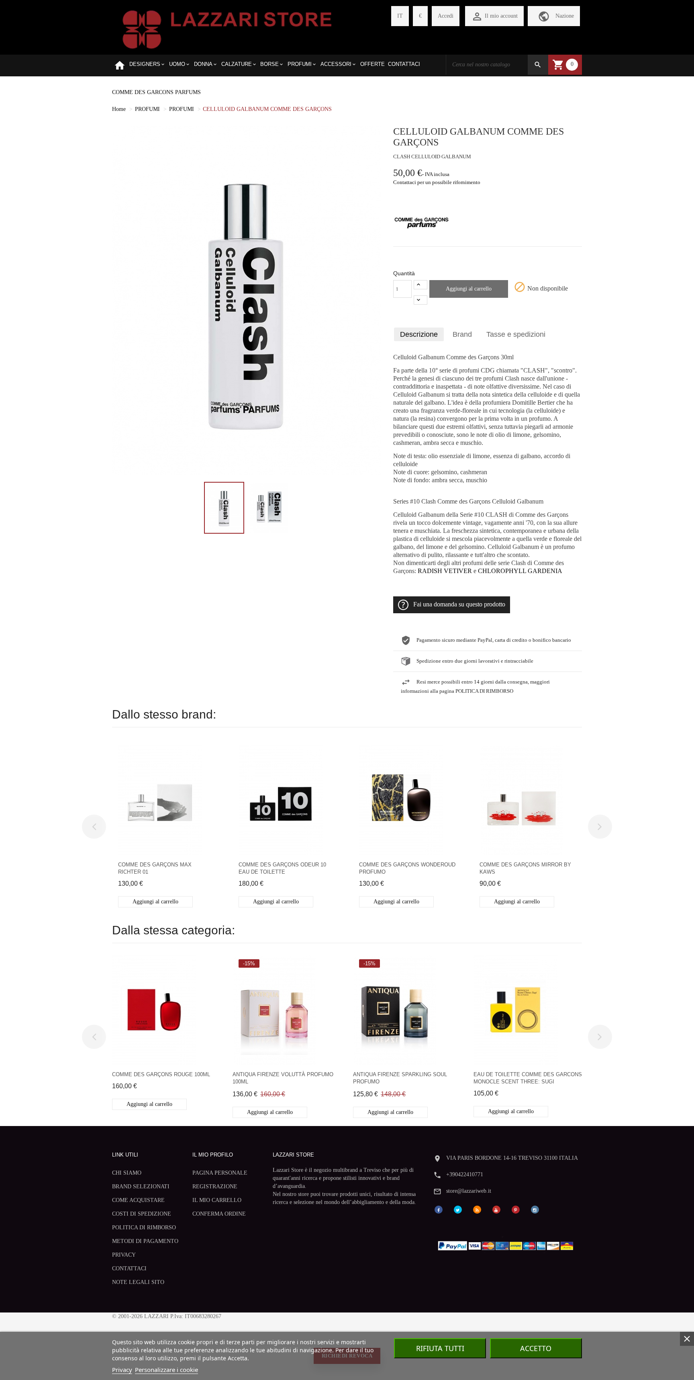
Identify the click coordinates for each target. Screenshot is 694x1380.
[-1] (420, 300)
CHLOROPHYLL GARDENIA (520, 571)
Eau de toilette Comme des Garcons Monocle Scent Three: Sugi (528, 1078)
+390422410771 (464, 1174)
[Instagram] (535, 1209)
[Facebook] (439, 1209)
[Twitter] (458, 1209)
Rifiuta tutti (440, 1348)
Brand (462, 334)
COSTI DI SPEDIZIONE (141, 1214)
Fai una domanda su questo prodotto (459, 604)
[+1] (420, 284)
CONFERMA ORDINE (219, 1214)
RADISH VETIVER (445, 571)
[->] (600, 827)
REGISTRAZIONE (214, 1186)
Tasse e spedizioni (515, 334)
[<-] (94, 827)
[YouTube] (496, 1209)
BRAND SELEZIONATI (140, 1186)
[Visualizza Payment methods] (507, 1244)
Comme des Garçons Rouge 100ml (161, 1074)
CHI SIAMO (126, 1173)
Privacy (122, 1370)
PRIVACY (124, 1255)
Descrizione (419, 334)
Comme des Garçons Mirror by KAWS (525, 868)
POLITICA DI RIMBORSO (144, 1227)
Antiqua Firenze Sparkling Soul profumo (400, 1078)
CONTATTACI (129, 1268)
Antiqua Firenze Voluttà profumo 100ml (283, 1078)
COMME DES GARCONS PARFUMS (156, 92)
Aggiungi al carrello (469, 289)
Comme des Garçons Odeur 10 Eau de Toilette (282, 868)
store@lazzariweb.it (468, 1191)
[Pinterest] (516, 1209)
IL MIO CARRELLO (216, 1200)
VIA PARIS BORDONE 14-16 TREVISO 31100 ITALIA (512, 1158)
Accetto (535, 1348)
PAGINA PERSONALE (219, 1173)
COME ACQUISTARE (138, 1200)
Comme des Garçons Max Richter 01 (155, 868)
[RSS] (477, 1209)
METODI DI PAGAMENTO (145, 1241)
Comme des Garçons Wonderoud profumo (407, 868)
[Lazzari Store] (227, 29)
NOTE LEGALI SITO (138, 1282)
